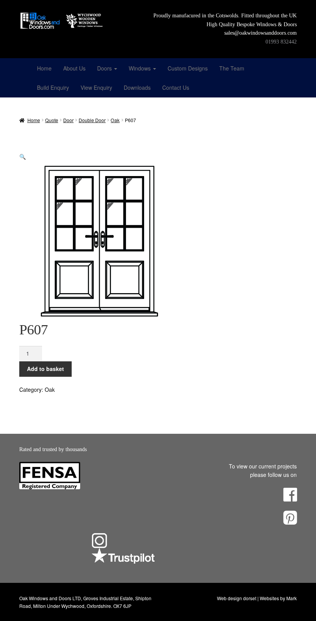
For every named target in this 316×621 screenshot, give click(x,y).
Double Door (92, 120)
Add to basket (45, 369)
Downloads (137, 87)
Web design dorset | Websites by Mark (257, 598)
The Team (231, 68)
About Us (74, 68)
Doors (105, 68)
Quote (51, 120)
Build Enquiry (53, 87)
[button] (22, 156)
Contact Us (175, 87)
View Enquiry (96, 87)
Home (44, 68)
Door (68, 120)
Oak (115, 120)
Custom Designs (188, 68)
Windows (140, 68)
